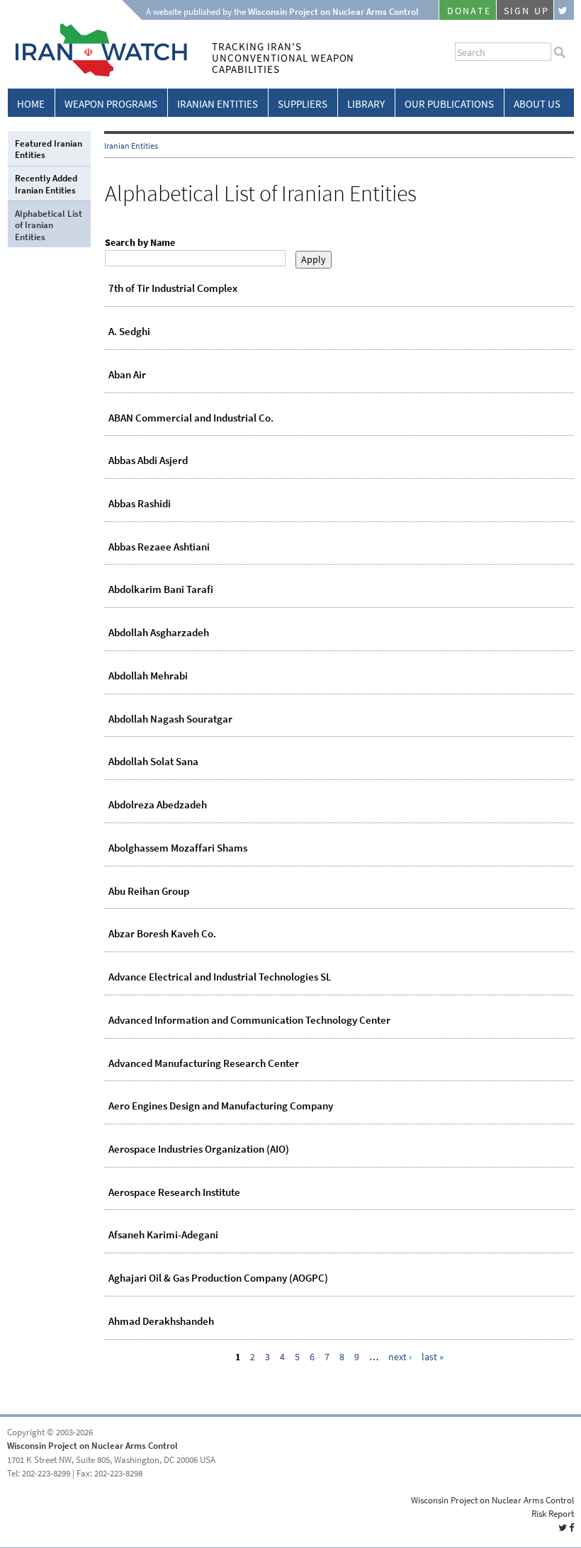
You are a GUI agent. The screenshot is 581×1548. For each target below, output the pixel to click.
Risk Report (552, 1514)
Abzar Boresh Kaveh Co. (162, 934)
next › (400, 1357)
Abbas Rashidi (139, 504)
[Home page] (97, 74)
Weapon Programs (110, 104)
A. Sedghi (129, 331)
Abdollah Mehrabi (148, 676)
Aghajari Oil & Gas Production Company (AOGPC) (218, 1278)
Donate (469, 11)
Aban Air (127, 375)
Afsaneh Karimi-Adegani (163, 1235)
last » (433, 1357)
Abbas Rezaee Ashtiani (159, 547)
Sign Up (526, 11)
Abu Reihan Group (148, 891)
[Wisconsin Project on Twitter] (564, 10)
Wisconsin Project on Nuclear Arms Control (92, 1446)
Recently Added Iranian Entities (46, 184)
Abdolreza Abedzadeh (157, 805)
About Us (537, 104)
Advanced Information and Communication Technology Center (249, 1020)
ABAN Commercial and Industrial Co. (190, 418)
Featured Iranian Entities (48, 149)
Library (366, 104)
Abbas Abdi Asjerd (148, 460)
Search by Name (140, 242)
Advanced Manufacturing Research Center (203, 1063)
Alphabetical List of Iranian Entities (48, 225)
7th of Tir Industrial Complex (172, 288)
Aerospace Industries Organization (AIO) (198, 1149)
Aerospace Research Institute (174, 1192)
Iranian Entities (217, 104)
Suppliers (302, 104)
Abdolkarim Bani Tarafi (160, 589)
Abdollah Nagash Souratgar (170, 719)
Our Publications (449, 104)
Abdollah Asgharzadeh (158, 633)
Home (31, 104)
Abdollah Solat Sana (153, 762)
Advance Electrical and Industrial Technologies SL (220, 977)
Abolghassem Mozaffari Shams (177, 848)
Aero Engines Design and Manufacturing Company (220, 1106)
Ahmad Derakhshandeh (161, 1321)
